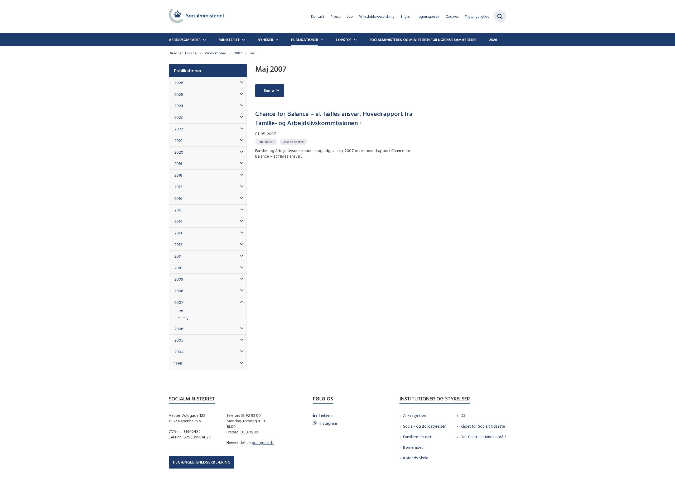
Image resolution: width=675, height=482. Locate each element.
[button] (240, 82)
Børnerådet (413, 447)
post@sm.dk (263, 442)
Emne (269, 90)
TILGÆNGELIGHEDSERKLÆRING (201, 462)
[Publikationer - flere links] (321, 39)
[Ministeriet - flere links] (243, 39)
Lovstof (343, 39)
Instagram (328, 423)
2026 (493, 39)
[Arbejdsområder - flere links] (204, 39)
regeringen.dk (428, 16)
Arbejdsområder (185, 39)
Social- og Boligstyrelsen (424, 426)
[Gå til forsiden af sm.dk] (196, 16)
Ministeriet (229, 39)
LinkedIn (326, 415)
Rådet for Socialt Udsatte (483, 426)
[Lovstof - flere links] (355, 39)
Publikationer (304, 39)
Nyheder (265, 39)
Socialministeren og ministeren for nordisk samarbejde (422, 39)
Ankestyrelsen (415, 415)
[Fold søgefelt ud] (500, 16)
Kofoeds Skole (415, 457)
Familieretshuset (417, 436)
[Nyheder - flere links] (276, 39)
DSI (463, 415)
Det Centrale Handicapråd (483, 436)
